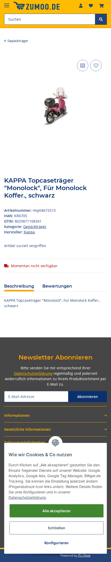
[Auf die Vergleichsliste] (82, 65)
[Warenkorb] (101, 6)
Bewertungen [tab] (57, 286)
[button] (81, 6)
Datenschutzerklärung (33, 373)
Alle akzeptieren (56, 511)
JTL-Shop (84, 555)
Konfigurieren (56, 543)
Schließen (56, 528)
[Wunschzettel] (91, 6)
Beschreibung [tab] (19, 286)
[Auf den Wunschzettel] (96, 65)
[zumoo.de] (36, 6)
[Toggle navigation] (6, 3)
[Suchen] (101, 19)
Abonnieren (87, 396)
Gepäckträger (34, 226)
